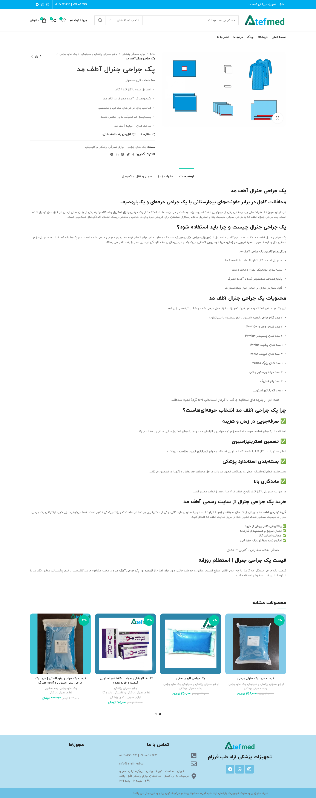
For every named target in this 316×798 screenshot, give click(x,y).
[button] (228, 630)
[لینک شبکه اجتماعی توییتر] (128, 154)
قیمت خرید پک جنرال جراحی (255, 678)
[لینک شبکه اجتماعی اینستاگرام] (47, 4)
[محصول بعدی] (32, 56)
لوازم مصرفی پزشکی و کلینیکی (99, 54)
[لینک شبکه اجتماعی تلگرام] (37, 4)
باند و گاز (106, 693)
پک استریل (51, 688)
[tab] (186, 174)
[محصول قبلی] (40, 56)
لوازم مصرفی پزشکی (133, 54)
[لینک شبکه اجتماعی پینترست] (122, 154)
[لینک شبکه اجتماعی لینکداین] (117, 154)
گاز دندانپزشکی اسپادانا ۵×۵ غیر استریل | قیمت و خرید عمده (125, 680)
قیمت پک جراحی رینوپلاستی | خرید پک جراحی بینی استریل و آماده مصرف (60, 680)
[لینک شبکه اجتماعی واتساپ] (42, 4)
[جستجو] (100, 20)
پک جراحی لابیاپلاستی (190, 678)
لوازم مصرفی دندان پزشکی (125, 697)
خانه (152, 54)
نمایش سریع (228, 640)
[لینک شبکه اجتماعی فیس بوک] (133, 154)
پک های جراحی (68, 54)
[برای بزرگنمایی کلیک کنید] (277, 118)
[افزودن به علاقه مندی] (228, 620)
